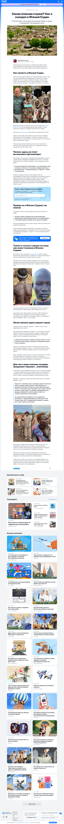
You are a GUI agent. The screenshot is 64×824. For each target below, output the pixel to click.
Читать (42, 4)
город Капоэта (34, 254)
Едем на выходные (12, 559)
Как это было (19, 494)
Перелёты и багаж (12, 526)
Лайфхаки (36, 558)
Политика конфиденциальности (17, 820)
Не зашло (36, 636)
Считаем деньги (11, 771)
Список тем (15, 817)
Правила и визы (37, 797)
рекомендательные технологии (22, 822)
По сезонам (10, 585)
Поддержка (15, 814)
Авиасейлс (14, 812)
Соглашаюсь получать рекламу (19, 198)
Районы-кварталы (46, 484)
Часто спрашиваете (20, 484)
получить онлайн (24, 132)
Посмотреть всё (52, 499)
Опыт (34, 10)
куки (15, 822)
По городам (10, 636)
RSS (13, 816)
